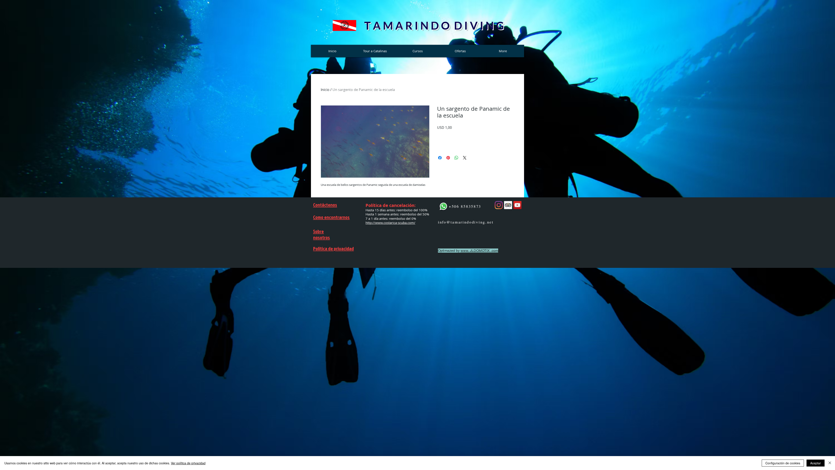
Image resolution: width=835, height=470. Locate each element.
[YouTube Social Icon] (517, 205)
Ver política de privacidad (188, 463)
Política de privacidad (333, 248)
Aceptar (815, 463)
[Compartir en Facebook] (440, 157)
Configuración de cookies (782, 463)
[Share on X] (464, 157)
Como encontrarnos (331, 217)
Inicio (325, 89)
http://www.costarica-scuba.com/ (390, 222)
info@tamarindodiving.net (466, 222)
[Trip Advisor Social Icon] (508, 205)
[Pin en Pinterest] (448, 157)
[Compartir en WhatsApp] (456, 157)
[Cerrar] (829, 463)
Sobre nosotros (321, 234)
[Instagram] (499, 205)
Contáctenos (325, 204)
